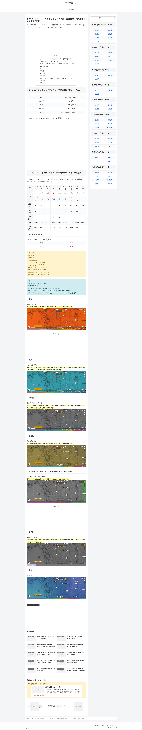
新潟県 (97, 75)
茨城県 (97, 52)
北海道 (97, 30)
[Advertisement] (56, 40)
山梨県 (97, 79)
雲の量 (43, 75)
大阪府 (97, 127)
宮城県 (97, 41)
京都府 (97, 124)
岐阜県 (97, 105)
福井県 (110, 90)
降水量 (43, 73)
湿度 (42, 71)
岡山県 (97, 146)
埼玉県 (97, 64)
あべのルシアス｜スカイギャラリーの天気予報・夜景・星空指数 (57, 63)
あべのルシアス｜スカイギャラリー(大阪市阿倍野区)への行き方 (57, 59)
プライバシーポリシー (111, 725)
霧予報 (43, 80)
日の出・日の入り (46, 66)
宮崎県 (110, 176)
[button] (114, 18)
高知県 (110, 161)
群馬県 (97, 60)
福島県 (110, 37)
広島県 (110, 138)
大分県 (110, 172)
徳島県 (97, 157)
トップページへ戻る (99, 725)
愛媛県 (110, 157)
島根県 (97, 142)
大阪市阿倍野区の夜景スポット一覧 (49, 604)
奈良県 (110, 124)
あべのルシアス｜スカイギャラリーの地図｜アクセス (55, 61)
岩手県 (97, 37)
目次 (54, 55)
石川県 (97, 94)
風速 (42, 83)
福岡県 (97, 172)
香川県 (97, 161)
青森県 (97, 34)
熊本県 (97, 184)
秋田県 (110, 30)
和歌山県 (109, 127)
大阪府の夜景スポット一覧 (33, 604)
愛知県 (110, 105)
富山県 (97, 90)
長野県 (110, 75)
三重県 (110, 109)
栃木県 (97, 56)
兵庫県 (110, 120)
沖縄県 (110, 184)
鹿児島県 (109, 180)
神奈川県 (109, 60)
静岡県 (97, 109)
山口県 (110, 142)
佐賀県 (97, 176)
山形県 (110, 34)
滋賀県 (97, 120)
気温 (42, 68)
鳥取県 (97, 138)
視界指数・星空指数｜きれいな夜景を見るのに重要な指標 (56, 78)
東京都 (110, 56)
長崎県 (97, 180)
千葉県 (110, 52)
